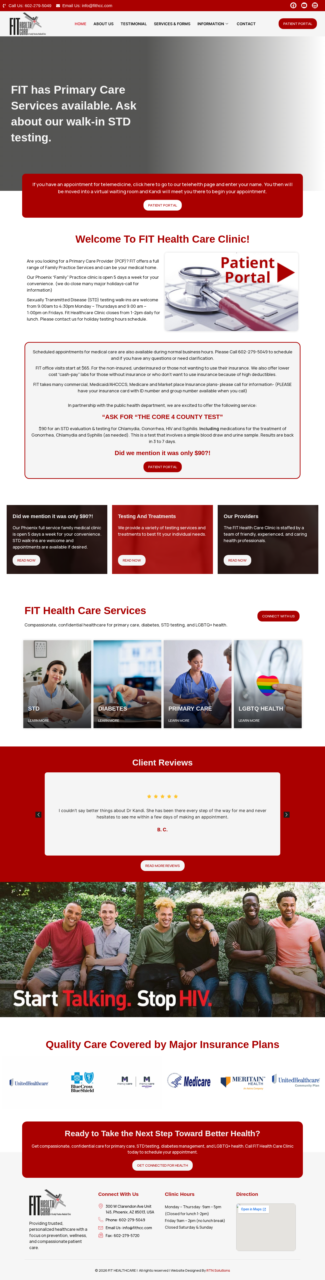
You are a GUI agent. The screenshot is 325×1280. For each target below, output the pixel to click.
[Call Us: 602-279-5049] (4, 6)
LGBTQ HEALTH (261, 708)
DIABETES (112, 708)
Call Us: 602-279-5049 (30, 5)
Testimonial (134, 23)
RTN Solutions (218, 1270)
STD (33, 708)
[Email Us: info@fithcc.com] (58, 6)
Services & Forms (172, 23)
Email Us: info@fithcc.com (87, 5)
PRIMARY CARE (190, 708)
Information (210, 23)
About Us (103, 23)
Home (80, 23)
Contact (246, 23)
